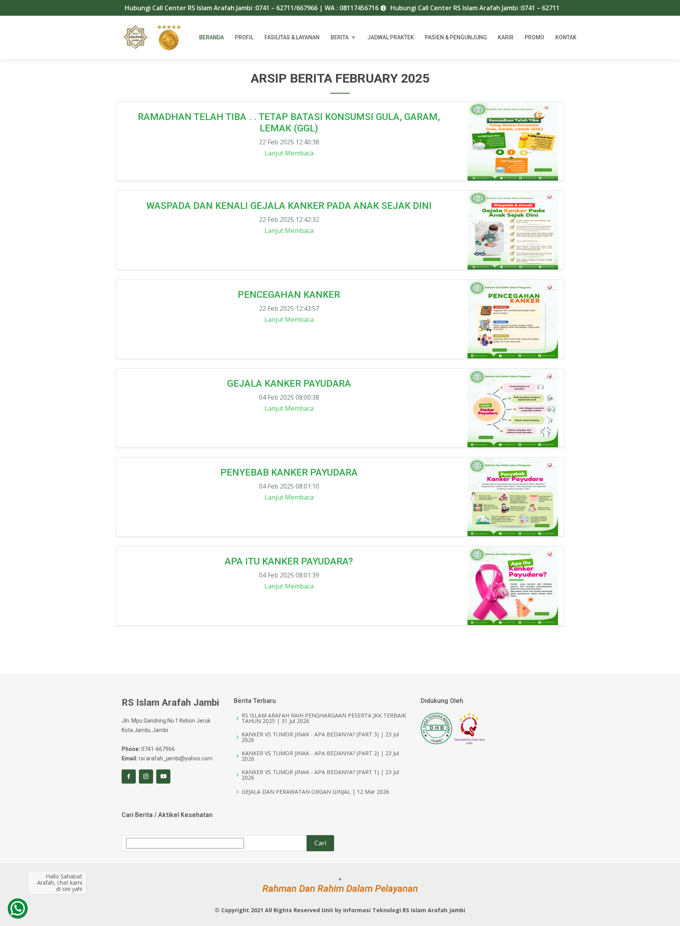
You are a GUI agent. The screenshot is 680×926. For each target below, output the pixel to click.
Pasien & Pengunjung (456, 37)
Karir (506, 37)
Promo (534, 37)
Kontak (566, 37)
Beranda (211, 37)
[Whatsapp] (18, 908)
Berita (340, 37)
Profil (244, 37)
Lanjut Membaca (289, 153)
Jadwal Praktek (390, 37)
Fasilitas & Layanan (292, 37)
